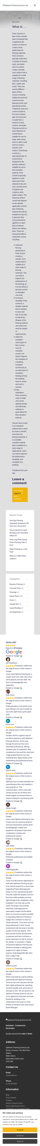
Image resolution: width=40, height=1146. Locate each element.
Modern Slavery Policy (14, 1103)
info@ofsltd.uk (11, 1075)
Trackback (16, 470)
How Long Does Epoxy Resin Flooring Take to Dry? (18, 542)
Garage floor (14, 604)
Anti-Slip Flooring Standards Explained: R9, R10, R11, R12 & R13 (19, 523)
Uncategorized (15, 612)
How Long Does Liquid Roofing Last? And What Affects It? (19, 533)
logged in (17, 493)
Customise (20, 1135)
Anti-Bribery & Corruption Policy (18, 1109)
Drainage (13, 592)
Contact (9, 1100)
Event (12, 600)
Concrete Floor (15, 588)
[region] (20, 1127)
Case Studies (11, 1098)
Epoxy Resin (16, 22)
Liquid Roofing (15, 608)
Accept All (20, 1130)
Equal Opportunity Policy (15, 1106)
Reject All (20, 1141)
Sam (19, 18)
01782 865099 (11, 1084)
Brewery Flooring (16, 584)
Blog (7, 1095)
